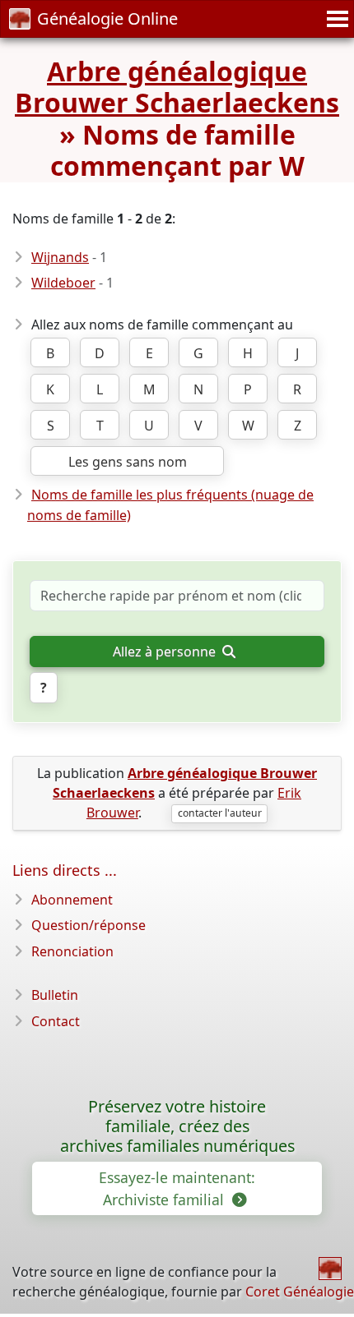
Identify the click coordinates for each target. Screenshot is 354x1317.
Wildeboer (63, 283)
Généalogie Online (107, 18)
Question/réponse (88, 925)
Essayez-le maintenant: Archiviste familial (177, 1188)
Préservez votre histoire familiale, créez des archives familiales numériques (177, 1126)
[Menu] (335, 19)
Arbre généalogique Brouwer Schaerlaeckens (177, 86)
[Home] (330, 1268)
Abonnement (72, 900)
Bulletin (54, 995)
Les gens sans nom (127, 462)
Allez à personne (166, 651)
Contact (55, 1021)
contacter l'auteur (220, 813)
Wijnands (60, 257)
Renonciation (72, 951)
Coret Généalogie (299, 1291)
